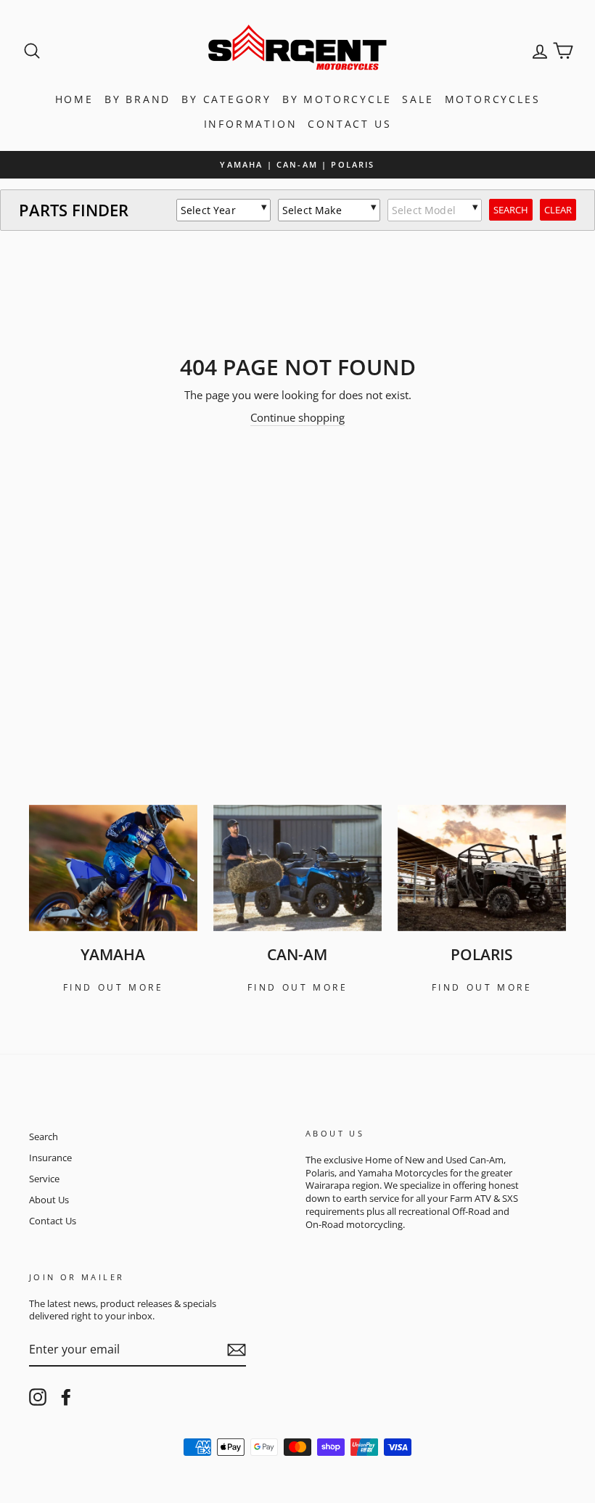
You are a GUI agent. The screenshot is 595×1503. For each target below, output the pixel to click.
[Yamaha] (113, 868)
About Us (49, 1199)
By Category (226, 99)
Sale (417, 99)
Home (74, 99)
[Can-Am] (297, 868)
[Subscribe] (236, 1350)
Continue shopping (297, 417)
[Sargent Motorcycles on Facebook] (66, 1397)
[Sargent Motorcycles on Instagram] (37, 1397)
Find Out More (113, 987)
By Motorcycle (336, 99)
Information (251, 124)
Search (43, 1136)
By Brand (137, 99)
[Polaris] (482, 868)
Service (44, 1178)
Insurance (50, 1157)
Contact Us (349, 124)
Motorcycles (493, 99)
